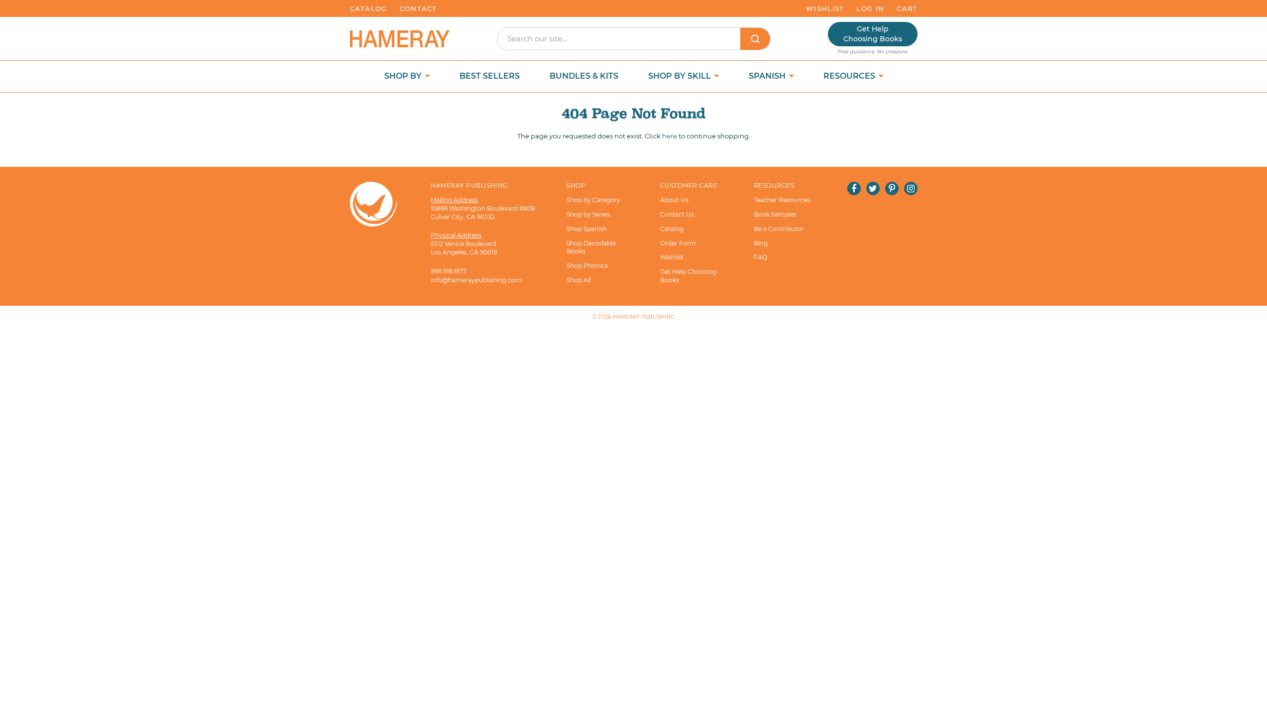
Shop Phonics (587, 265)
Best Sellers (490, 76)
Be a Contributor (779, 229)
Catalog (368, 8)
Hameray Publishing (644, 317)
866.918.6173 (448, 271)
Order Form (678, 243)
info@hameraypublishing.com (476, 280)
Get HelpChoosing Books (872, 33)
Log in (870, 8)
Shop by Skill (680, 76)
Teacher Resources (782, 200)
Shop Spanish (587, 229)
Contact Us (677, 214)
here (669, 136)
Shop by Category (593, 200)
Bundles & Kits (584, 76)
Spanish (768, 76)
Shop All (579, 280)
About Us (674, 200)
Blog (761, 243)
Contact (418, 8)
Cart (907, 8)
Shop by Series (588, 214)
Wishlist (825, 8)
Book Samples (775, 214)
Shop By (404, 76)
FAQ (760, 257)
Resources (850, 76)
